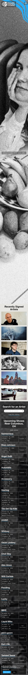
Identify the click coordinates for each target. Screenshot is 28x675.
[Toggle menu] (26, 3)
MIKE (3, 610)
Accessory (6, 478)
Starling (5, 490)
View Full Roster (14, 414)
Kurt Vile (5, 643)
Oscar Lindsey (8, 542)
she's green (7, 632)
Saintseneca (7, 433)
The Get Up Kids (9, 508)
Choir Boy (6, 553)
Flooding (5, 587)
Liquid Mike (6, 621)
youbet (4, 519)
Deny (14, 672)
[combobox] (14, 411)
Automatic (6, 467)
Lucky (4, 598)
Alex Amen (6, 564)
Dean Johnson (8, 444)
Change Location (14, 430)
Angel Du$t (6, 456)
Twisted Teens (8, 655)
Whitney (5, 531)
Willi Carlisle (7, 576)
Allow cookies (7, 672)
